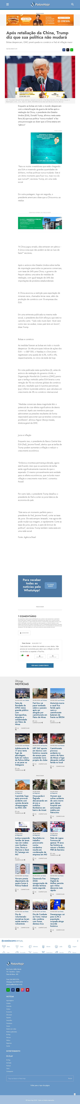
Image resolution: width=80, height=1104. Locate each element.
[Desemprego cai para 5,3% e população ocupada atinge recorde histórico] (57, 904)
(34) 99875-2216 (18, 982)
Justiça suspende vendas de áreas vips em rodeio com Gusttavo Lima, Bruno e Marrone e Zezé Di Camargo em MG (22, 846)
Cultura (8, 1009)
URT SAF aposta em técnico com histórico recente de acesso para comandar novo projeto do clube (40, 754)
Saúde (8, 1046)
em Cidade (26, 700)
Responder (39, 657)
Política (8, 1040)
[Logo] (40, 4)
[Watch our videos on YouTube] (27, 990)
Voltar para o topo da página (40, 1085)
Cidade (8, 1003)
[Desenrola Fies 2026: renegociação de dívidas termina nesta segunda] (40, 868)
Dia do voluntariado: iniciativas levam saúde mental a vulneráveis (22, 919)
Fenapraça (9, 1023)
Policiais (8, 1037)
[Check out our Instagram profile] (22, 990)
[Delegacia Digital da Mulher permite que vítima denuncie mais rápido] (57, 868)
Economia (9, 1012)
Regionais (9, 1043)
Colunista (8, 1006)
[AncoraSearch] (72, 4)
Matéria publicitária (11, 1032)
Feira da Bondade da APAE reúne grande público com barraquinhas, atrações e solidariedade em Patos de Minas (21, 714)
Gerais (8, 1026)
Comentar (24, 633)
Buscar (70, 1078)
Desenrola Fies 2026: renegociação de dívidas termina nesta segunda (40, 883)
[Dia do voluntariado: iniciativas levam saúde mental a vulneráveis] (22, 904)
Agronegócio (10, 1000)
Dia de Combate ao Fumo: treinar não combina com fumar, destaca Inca (40, 919)
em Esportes (44, 745)
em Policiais (44, 700)
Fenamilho (9, 1020)
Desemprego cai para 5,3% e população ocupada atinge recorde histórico (57, 920)
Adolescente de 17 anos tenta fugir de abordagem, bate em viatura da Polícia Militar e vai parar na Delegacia (22, 756)
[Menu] (7, 4)
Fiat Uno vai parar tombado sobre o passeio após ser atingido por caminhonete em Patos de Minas (40, 710)
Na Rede (8, 1063)
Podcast (8, 1066)
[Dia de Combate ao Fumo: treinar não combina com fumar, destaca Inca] (40, 904)
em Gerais (25, 876)
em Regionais (18, 793)
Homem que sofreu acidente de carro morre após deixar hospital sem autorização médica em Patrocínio (57, 804)
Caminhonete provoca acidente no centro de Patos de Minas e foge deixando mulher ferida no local (57, 755)
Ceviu (7, 1068)
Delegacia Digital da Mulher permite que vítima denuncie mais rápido (57, 884)
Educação (9, 1015)
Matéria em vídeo (11, 1029)
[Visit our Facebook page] (13, 990)
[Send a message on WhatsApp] (8, 990)
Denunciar (52, 657)
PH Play (8, 1035)
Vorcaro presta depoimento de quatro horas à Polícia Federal (21, 882)
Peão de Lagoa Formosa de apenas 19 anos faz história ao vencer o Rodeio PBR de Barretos (57, 844)
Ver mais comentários (40, 665)
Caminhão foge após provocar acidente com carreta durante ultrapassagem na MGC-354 (21, 802)
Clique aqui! (50, 585)
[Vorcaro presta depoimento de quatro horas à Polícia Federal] (22, 868)
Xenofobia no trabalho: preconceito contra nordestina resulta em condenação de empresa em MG (40, 846)
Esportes (8, 1017)
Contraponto (9, 1071)
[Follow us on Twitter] (18, 990)
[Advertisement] (40, 1099)
